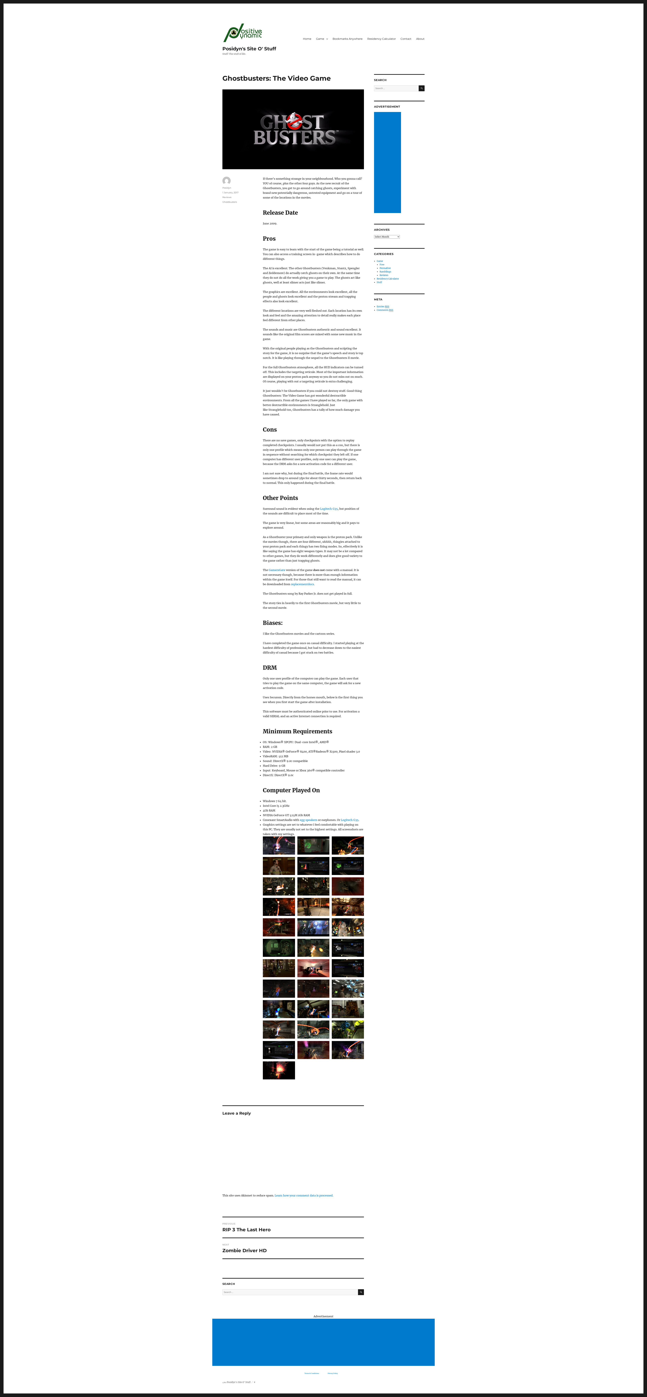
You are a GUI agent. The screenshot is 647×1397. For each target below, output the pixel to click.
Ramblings (385, 271)
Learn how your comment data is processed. (304, 1195)
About (420, 38)
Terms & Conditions (311, 1373)
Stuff (379, 282)
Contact (405, 38)
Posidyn (226, 187)
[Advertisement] (388, 162)
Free (382, 264)
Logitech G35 (329, 508)
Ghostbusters (229, 202)
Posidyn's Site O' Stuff (249, 49)
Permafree (385, 268)
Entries (383, 306)
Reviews (226, 197)
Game (320, 38)
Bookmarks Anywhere (348, 38)
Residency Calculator (381, 38)
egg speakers (308, 820)
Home (307, 38)
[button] (279, 846)
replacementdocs (302, 584)
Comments (385, 310)
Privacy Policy (333, 1373)
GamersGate (277, 570)
